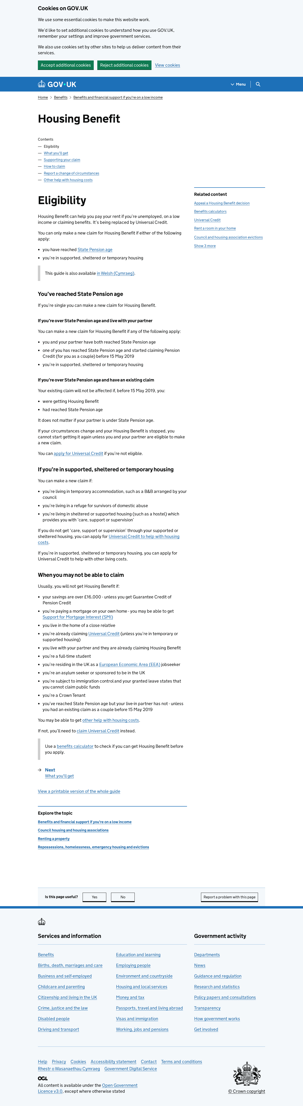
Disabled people (54, 1018)
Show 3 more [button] (205, 245)
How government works (217, 1018)
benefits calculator (75, 746)
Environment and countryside (144, 976)
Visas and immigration (137, 1018)
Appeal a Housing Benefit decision (222, 203)
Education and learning (138, 954)
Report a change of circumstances (71, 173)
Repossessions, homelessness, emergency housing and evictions (93, 847)
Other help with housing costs (68, 180)
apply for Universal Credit (78, 453)
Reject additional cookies (124, 65)
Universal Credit (104, 633)
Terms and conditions (181, 1061)
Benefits (60, 97)
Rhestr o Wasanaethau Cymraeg (69, 1068)
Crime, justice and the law (63, 1008)
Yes (99, 897)
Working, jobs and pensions (142, 1029)
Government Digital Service (130, 1068)
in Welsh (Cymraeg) (115, 273)
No (127, 897)
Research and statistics (217, 986)
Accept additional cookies (66, 65)
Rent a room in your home (215, 228)
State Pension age (95, 249)
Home (43, 97)
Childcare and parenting (61, 986)
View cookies (167, 65)
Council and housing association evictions (228, 237)
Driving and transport (58, 1029)
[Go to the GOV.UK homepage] (57, 84)
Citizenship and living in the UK (67, 997)
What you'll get (56, 153)
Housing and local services (141, 986)
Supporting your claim (62, 159)
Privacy (59, 1061)
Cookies (78, 1061)
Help (42, 1061)
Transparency (207, 1008)
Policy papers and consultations (225, 997)
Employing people (133, 965)
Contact (149, 1061)
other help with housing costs (110, 720)
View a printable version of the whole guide (79, 791)
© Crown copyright (246, 1091)
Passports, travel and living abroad (149, 1008)
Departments (207, 954)
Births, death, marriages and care (70, 965)
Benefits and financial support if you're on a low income (118, 97)
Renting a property (54, 838)
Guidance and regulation (217, 976)
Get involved (206, 1029)
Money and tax (130, 997)
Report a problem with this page (229, 897)
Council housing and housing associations (73, 830)
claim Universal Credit (98, 731)
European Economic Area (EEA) (129, 664)
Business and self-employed (65, 976)
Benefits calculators (210, 211)
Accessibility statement (113, 1061)
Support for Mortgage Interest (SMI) (78, 617)
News (199, 965)
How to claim (54, 166)
